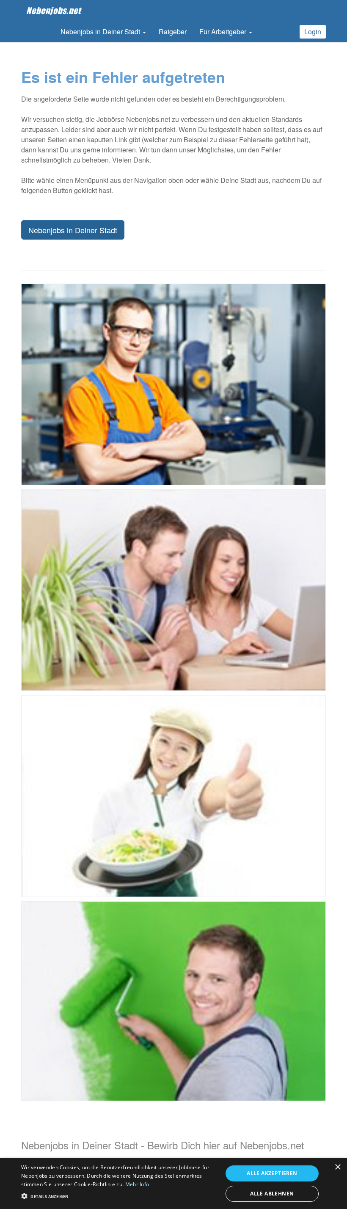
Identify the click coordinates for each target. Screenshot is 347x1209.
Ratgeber (173, 31)
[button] (119, 1196)
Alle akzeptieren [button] (272, 1173)
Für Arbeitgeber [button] (223, 31)
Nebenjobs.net (53, 10)
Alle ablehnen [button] (272, 1193)
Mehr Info (137, 1184)
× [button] (337, 1167)
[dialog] (173, 1183)
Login (312, 31)
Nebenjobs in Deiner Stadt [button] (101, 31)
